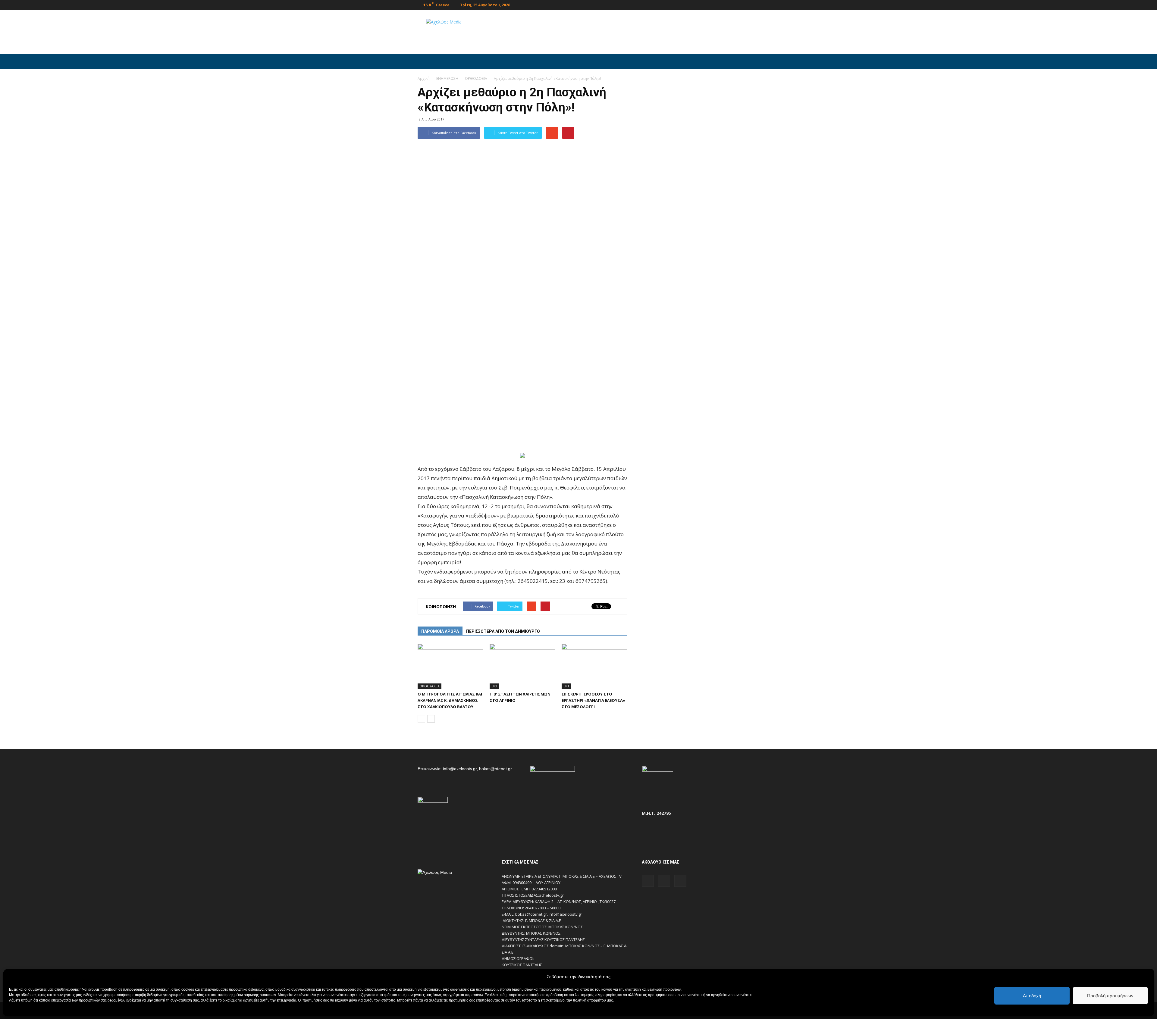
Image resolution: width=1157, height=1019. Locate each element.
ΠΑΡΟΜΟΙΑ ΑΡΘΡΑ (440, 631)
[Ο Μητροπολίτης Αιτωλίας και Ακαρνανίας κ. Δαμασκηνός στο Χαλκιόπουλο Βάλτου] (450, 666)
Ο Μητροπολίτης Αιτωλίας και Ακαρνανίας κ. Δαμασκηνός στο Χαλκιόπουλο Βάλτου (450, 700)
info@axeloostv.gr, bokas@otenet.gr (477, 768)
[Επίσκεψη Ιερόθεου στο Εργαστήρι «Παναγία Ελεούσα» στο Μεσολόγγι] (594, 666)
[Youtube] (734, 4)
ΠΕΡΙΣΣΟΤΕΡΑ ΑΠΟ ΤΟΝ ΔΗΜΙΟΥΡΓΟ (503, 631)
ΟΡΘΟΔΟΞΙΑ (429, 686)
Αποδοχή (1032, 995)
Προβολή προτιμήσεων (1110, 995)
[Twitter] (724, 4)
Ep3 (494, 686)
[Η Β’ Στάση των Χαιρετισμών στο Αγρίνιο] (522, 666)
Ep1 (566, 686)
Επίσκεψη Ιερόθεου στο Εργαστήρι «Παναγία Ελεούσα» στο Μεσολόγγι (593, 700)
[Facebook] (715, 4)
